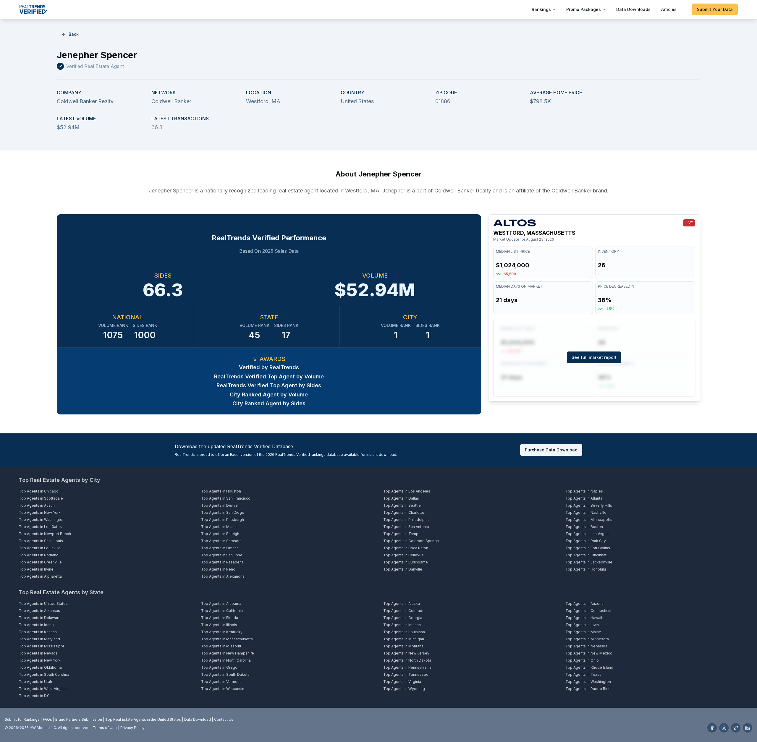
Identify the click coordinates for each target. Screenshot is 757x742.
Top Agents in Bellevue (403, 555)
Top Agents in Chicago (39, 491)
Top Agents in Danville (402, 569)
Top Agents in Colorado (404, 610)
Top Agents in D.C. (35, 696)
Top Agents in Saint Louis (41, 541)
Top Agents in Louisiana (404, 632)
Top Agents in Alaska (401, 603)
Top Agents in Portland (39, 555)
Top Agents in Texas (583, 674)
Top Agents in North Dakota (407, 660)
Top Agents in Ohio (582, 660)
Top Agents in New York (40, 512)
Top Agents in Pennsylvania (407, 667)
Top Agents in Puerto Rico (588, 688)
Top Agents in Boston (584, 526)
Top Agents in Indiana (402, 625)
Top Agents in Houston (221, 491)
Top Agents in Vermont (221, 681)
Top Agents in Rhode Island (589, 667)
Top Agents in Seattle (402, 505)
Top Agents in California (222, 610)
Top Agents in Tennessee (405, 674)
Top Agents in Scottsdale (41, 498)
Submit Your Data (715, 9)
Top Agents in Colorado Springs (411, 541)
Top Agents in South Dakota (225, 674)
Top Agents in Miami (219, 526)
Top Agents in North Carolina (226, 660)
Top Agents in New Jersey (406, 653)
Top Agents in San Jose (221, 555)
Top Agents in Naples (584, 491)
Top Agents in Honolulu (585, 569)
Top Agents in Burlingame (405, 562)
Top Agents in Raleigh (220, 534)
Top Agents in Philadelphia (406, 519)
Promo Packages (583, 9)
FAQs (47, 719)
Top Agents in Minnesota (587, 639)
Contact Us (223, 719)
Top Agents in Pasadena (222, 562)
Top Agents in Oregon (220, 667)
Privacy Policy (132, 727)
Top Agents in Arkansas (39, 610)
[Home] (33, 9)
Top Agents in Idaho (36, 625)
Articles (669, 9)
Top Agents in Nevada (38, 653)
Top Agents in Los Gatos (40, 526)
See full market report (594, 357)
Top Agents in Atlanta (583, 498)
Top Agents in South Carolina (44, 674)
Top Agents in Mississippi (41, 646)
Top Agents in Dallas (401, 498)
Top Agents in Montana (403, 646)
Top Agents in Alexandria (223, 576)
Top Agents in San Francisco (225, 498)
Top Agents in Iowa (582, 625)
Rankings (541, 9)
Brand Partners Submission (78, 719)
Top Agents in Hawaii (583, 617)
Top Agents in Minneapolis (588, 519)
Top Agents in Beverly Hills (588, 505)
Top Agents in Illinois (219, 625)
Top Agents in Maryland (39, 639)
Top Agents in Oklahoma (40, 667)
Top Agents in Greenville (40, 562)
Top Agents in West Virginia (43, 688)
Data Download (197, 719)
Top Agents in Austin (37, 505)
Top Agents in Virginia (402, 681)
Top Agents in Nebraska (586, 646)
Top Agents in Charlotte (403, 512)
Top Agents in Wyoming (404, 688)
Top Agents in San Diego (222, 512)
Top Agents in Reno (218, 569)
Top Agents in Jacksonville (588, 562)
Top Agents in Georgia (402, 617)
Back (74, 34)
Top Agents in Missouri (221, 646)
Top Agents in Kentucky (221, 632)
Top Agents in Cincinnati (586, 555)
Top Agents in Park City (585, 541)
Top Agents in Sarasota (221, 541)
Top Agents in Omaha (220, 548)
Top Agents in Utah (35, 681)
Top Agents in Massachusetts (227, 639)
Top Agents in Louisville (40, 548)
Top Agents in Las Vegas (587, 534)
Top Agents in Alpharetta (40, 576)
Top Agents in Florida (219, 617)
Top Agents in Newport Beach (45, 534)
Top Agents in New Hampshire (227, 653)
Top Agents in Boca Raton (405, 548)
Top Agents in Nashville (585, 512)
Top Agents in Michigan (403, 639)
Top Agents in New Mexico (588, 653)
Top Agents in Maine (583, 632)
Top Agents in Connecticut (588, 610)
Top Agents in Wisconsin (222, 688)
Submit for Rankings (22, 719)
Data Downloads (633, 9)
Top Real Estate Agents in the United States (143, 719)
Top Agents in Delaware (40, 617)
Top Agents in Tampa (401, 534)
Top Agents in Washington (41, 519)
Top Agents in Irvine (36, 569)
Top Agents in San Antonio (406, 526)
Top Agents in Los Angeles (406, 491)
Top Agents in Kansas (38, 632)
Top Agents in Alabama (221, 603)
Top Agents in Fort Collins (587, 548)
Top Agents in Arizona (584, 603)
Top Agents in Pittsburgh (222, 519)
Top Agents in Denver (220, 505)
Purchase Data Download (551, 449)
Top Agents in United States (43, 603)
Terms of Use (105, 727)
